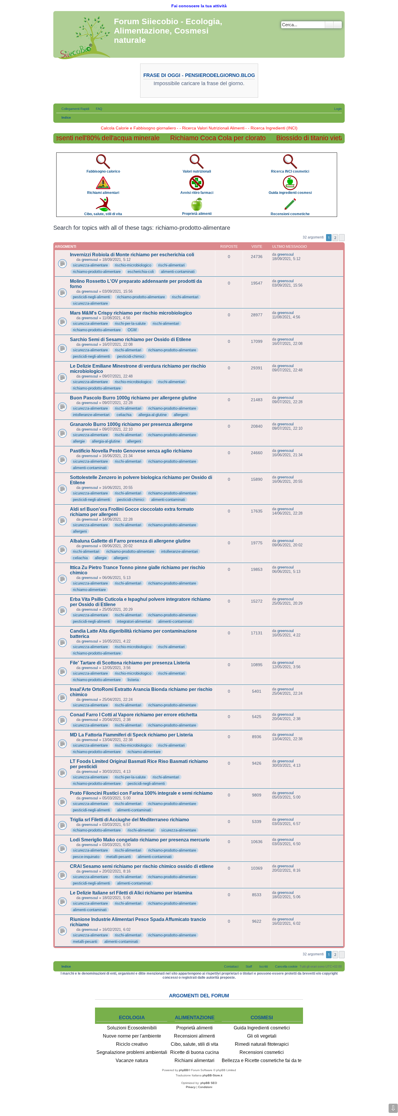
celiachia (124, 415)
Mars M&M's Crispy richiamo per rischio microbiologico (131, 312)
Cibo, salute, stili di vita (194, 1044)
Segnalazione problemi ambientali (131, 1052)
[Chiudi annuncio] (340, 154)
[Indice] (84, 36)
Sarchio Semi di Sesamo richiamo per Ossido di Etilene (130, 339)
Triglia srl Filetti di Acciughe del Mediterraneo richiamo (129, 819)
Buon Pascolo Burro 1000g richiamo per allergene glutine (133, 397)
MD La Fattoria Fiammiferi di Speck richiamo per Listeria (131, 734)
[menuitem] (96, 108)
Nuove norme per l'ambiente (132, 1035)
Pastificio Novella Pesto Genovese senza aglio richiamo (131, 450)
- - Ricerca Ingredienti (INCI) (271, 128)
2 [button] (335, 237)
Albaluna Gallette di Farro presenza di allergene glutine (130, 540)
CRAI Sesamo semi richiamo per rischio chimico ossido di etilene (142, 866)
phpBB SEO (208, 1083)
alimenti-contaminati (178, 271)
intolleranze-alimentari (91, 415)
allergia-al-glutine (152, 415)
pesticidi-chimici (130, 356)
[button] (342, 237)
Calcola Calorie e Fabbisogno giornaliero (138, 128)
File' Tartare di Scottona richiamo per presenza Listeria (130, 662)
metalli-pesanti (118, 856)
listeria (133, 680)
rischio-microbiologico (133, 265)
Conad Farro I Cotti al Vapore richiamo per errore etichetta (133, 714)
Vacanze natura (132, 1060)
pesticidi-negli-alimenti (91, 297)
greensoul (90, 259)
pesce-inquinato (86, 856)
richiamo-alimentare (89, 589)
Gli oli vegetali (262, 1035)
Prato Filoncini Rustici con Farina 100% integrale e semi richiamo (141, 793)
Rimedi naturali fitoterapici (262, 1044)
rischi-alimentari (171, 265)
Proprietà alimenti (194, 1027)
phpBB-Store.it (212, 1075)
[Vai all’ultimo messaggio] (297, 254)
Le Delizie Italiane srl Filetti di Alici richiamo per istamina (131, 892)
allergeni (181, 415)
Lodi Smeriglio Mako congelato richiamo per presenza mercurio (140, 839)
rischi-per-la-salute (130, 323)
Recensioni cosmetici (261, 1052)
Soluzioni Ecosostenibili (132, 1027)
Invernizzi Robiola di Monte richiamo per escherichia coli (132, 254)
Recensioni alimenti (194, 1035)
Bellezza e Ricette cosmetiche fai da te (262, 1060)
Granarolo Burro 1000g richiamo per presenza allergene (131, 424)
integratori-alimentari (134, 621)
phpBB (183, 1070)
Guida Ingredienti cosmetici (262, 1027)
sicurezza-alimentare (90, 265)
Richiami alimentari (194, 1060)
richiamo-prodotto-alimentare (97, 271)
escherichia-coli (141, 271)
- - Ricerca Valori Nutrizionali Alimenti (210, 128)
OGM (132, 330)
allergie (79, 441)
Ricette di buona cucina (194, 1052)
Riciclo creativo (132, 1044)
